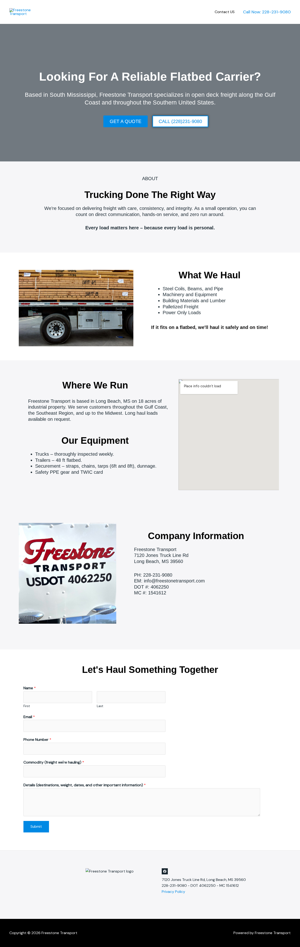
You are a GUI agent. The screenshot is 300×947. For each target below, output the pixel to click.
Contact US (225, 11)
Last (100, 706)
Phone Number (37, 739)
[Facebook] (165, 871)
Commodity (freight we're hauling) (53, 762)
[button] (267, 12)
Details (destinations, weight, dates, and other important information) (84, 785)
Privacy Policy (173, 891)
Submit (36, 826)
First (26, 706)
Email (29, 716)
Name (29, 688)
